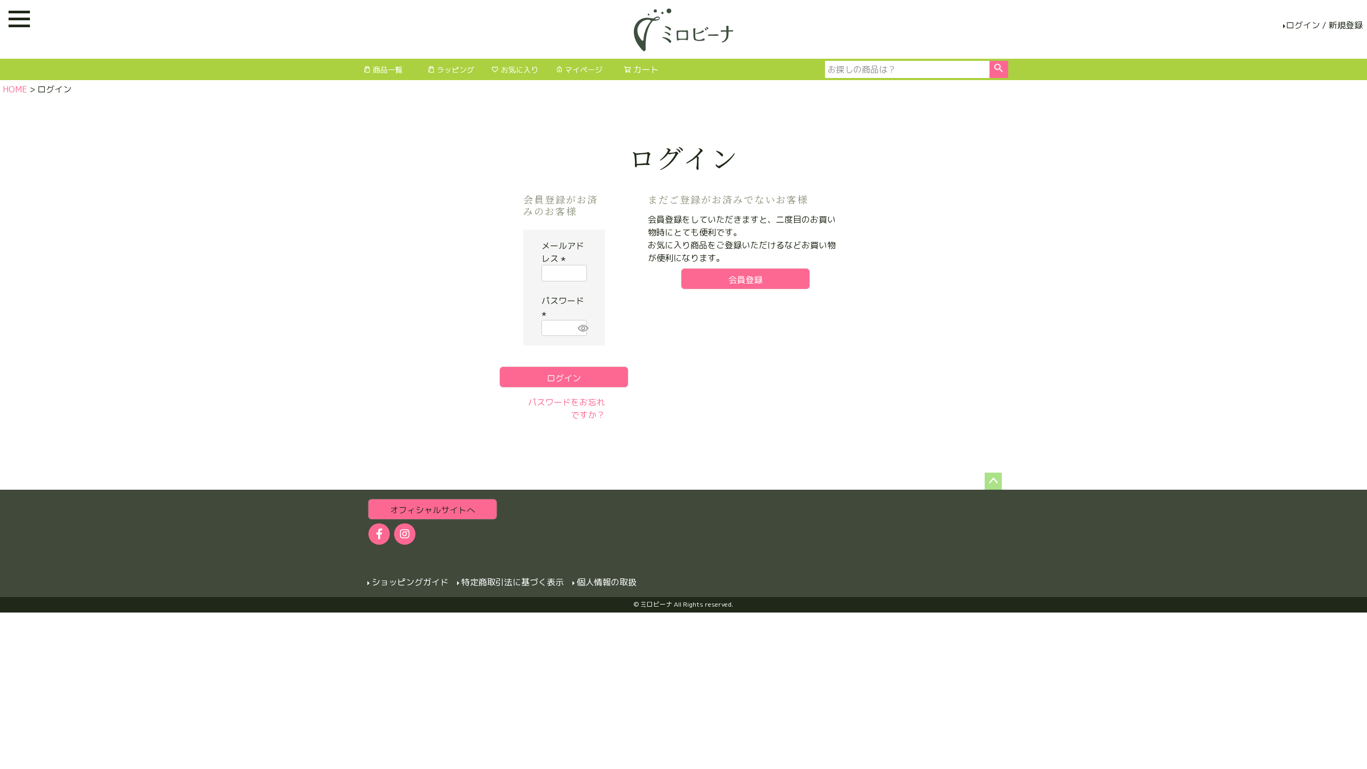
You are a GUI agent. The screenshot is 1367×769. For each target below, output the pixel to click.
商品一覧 (388, 70)
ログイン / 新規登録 (1324, 25)
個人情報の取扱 (607, 582)
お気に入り (519, 70)
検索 (998, 69)
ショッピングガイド (410, 582)
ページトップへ (993, 481)
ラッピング (455, 70)
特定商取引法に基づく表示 (512, 582)
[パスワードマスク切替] (580, 328)
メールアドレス (562, 252)
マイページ (583, 70)
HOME (15, 89)
